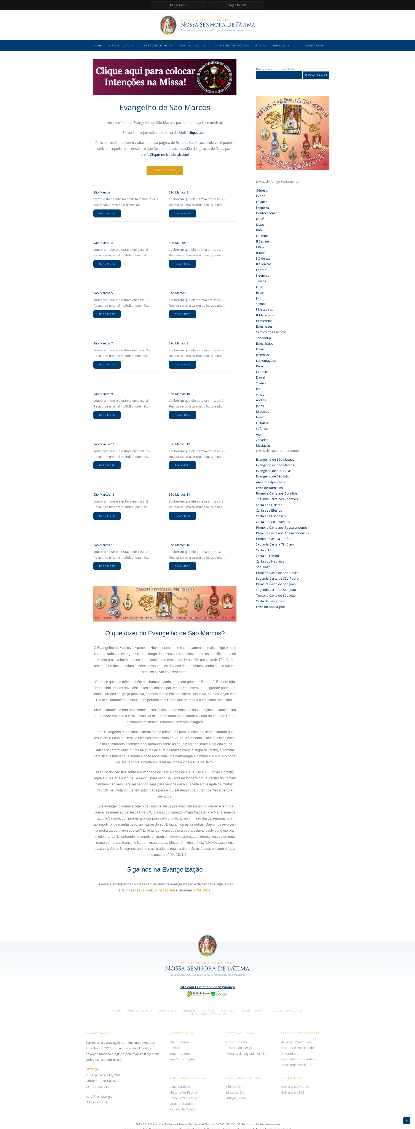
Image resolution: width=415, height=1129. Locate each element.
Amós (260, 394)
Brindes (279, 45)
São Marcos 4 (178, 243)
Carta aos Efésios (269, 510)
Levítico (261, 202)
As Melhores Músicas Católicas (241, 45)
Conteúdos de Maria (156, 45)
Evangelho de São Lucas (274, 470)
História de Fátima (183, 1092)
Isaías (260, 349)
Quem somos (167, 1010)
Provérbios (264, 321)
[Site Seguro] (207, 993)
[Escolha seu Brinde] (164, 604)
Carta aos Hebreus (270, 561)
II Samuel (263, 241)
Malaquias (263, 445)
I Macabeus (264, 309)
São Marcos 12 (179, 444)
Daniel (260, 377)
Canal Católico (179, 1086)
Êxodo (260, 196)
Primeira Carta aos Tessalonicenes (282, 527)
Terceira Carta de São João (276, 595)
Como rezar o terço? (184, 1098)
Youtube (203, 890)
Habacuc (262, 422)
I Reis (260, 247)
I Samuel (262, 235)
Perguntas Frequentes (298, 1059)
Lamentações (266, 360)
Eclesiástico (264, 343)
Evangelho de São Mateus (275, 459)
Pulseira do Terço (238, 1047)
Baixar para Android (295, 1086)
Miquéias (262, 411)
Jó (257, 298)
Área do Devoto (139, 1010)
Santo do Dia (234, 1092)
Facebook (145, 890)
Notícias (208, 1010)
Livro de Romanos (269, 487)
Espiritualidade (192, 45)
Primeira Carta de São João (276, 584)
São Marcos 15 (104, 545)
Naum (260, 417)
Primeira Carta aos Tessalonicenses (282, 533)
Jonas (260, 406)
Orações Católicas (182, 1103)
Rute (259, 230)
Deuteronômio (267, 213)
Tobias (261, 281)
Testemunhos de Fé (296, 1064)
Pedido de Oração (182, 1109)
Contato (227, 1010)
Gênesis (262, 190)
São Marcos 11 (104, 444)
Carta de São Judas (270, 601)
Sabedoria (263, 338)
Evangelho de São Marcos (275, 465)
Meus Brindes (178, 5)
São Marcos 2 (178, 192)
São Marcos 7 (103, 343)
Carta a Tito (264, 550)
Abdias (261, 400)
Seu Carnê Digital (182, 1059)
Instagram (166, 890)
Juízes (260, 224)
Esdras (261, 270)
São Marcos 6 (178, 293)
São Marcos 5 (103, 293)
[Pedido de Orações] (164, 77)
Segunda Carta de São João (276, 589)
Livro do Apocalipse (270, 606)
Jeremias (262, 354)
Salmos (261, 303)
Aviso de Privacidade (286, 1010)
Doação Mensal (236, 5)
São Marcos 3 (103, 243)
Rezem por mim (252, 1010)
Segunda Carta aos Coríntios (277, 499)
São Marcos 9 (103, 394)
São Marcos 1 (103, 192)
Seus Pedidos (179, 1053)
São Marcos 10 (179, 394)
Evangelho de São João (273, 476)
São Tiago (263, 567)
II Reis (260, 253)
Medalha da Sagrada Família (245, 1053)
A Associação (119, 45)
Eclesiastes (264, 326)
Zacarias (262, 440)
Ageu (259, 434)
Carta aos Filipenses (271, 516)
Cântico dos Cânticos (271, 332)
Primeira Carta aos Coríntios (277, 493)
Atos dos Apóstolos (270, 482)
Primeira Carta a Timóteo (275, 538)
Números (263, 207)
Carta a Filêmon (267, 555)
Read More (107, 213)
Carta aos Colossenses (273, 521)
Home (97, 45)
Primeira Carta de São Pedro (277, 573)
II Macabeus (265, 315)
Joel (258, 389)
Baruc (260, 366)
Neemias (262, 275)
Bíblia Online (234, 1086)
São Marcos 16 (179, 545)
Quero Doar (314, 45)
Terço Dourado (236, 1042)
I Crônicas (263, 258)
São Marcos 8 (178, 343)
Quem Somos (179, 1042)
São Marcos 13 (104, 494)
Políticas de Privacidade (207, 1013)
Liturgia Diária (235, 1098)
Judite (260, 286)
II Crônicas (263, 264)
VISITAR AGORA (165, 170)
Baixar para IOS (292, 1092)
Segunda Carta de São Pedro (277, 578)
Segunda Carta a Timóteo (275, 544)
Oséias (261, 383)
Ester (260, 292)
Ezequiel (262, 371)
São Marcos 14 (179, 494)
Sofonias (262, 428)
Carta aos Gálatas (269, 505)
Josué (260, 218)
